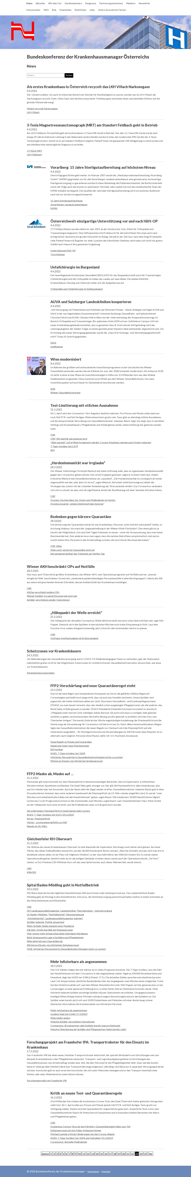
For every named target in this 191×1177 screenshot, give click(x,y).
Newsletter (144, 3)
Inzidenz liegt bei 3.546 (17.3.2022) (68, 1014)
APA (52, 388)
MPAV (53, 208)
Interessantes (33, 10)
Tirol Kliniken (57, 254)
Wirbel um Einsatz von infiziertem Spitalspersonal (76, 760)
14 (97, 1153)
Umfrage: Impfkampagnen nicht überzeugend (74, 638)
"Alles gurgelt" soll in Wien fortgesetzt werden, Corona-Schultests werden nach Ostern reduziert (100, 442)
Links (92, 10)
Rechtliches (80, 10)
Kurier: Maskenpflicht (38, 818)
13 (92, 1153)
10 (79, 1153)
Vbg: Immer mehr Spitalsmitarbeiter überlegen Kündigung (57, 933)
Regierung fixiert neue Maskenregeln (69, 745)
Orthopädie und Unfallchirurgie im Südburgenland (76, 288)
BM (52, 450)
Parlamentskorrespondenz (41, 672)
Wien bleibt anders (60, 1017)
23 (136, 1153)
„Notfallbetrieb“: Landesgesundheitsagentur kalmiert (55, 918)
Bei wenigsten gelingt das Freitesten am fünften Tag (77, 553)
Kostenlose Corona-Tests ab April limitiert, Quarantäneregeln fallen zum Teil (90, 1126)
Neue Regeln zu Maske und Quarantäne (71, 741)
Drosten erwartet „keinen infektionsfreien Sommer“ (77, 503)
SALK (53, 342)
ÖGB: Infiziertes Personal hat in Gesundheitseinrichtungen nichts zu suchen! (66, 948)
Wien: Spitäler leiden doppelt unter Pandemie (50, 925)
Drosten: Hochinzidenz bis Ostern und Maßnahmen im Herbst (82, 500)
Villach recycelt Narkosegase (42, 108)
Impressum (93, 1171)
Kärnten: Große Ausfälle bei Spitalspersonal (50, 929)
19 (119, 1153)
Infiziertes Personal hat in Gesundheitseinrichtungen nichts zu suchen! (86, 757)
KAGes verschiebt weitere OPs (43, 592)
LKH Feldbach (34, 154)
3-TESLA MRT (34, 150)
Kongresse (90, 3)
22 (132, 1153)
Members (130, 3)
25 (145, 1153)
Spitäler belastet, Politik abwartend (45, 922)
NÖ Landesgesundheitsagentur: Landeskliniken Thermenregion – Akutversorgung (69, 910)
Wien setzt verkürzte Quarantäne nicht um (72, 549)
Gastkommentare (73, 3)
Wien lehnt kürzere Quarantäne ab (45, 941)
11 (83, 1153)
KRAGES (31, 872)
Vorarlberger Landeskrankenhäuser (68, 204)
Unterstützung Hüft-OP (63, 250)
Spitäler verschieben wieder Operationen (48, 599)
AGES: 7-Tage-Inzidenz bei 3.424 (67, 753)
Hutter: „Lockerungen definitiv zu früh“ (47, 822)
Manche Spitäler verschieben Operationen (72, 1021)
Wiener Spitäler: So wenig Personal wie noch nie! (52, 595)
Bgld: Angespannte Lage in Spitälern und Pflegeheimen (55, 937)
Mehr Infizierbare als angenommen (68, 1010)
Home (29, 3)
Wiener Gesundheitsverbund (65, 392)
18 (114, 1153)
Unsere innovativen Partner (112, 10)
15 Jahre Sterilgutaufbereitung (66, 200)
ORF (52, 434)
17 (110, 1153)
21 (128, 1153)
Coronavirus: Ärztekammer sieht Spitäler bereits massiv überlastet (85, 1025)
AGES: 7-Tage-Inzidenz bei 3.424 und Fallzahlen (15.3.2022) (81, 1138)
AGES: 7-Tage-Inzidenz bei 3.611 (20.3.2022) (50, 814)
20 (123, 1153)
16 (105, 1153)
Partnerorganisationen (111, 3)
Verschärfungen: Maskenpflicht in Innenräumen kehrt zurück (58, 810)
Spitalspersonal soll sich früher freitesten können (75, 1130)
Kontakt (106, 1171)
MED (46, 10)
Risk (54, 10)
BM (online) (56, 749)
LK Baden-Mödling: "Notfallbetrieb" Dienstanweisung (55, 914)
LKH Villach (33, 112)
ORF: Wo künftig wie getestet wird (68, 438)
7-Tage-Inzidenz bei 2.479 (64, 446)
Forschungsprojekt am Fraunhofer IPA (47, 1080)
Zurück (45, 1153)
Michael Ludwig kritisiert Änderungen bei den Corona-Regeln (82, 1134)
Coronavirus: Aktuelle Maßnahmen (68, 1141)
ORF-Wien (56, 546)
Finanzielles (65, 10)
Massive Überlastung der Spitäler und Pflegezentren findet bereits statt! (88, 1029)
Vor (151, 1153)
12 (88, 1153)
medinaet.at (56, 346)
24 (141, 1153)
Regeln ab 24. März (37, 826)
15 (101, 1153)
